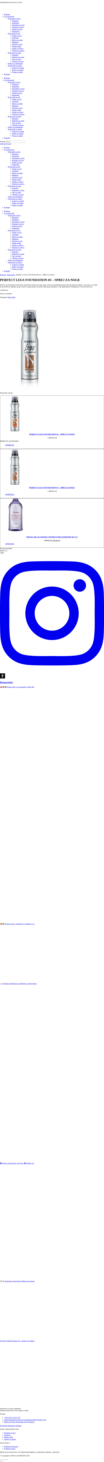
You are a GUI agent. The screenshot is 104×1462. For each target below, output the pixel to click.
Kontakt (7, 74)
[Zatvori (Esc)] (1, 1459)
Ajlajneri (15, 38)
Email (2, 550)
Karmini (15, 55)
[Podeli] (3, 1459)
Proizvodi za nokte (15, 66)
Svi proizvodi (9, 16)
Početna (7, 14)
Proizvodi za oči (14, 34)
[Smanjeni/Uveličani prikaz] (7, 1459)
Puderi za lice (17, 29)
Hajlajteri (15, 23)
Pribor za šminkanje (15, 64)
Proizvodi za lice (14, 19)
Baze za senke (17, 40)
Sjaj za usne (16, 59)
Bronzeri (15, 21)
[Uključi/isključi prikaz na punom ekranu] (5, 1459)
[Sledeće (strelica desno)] (3, 1461)
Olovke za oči (17, 44)
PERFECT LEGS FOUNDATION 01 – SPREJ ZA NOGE (52, 488)
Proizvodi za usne (14, 53)
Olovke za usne (18, 61)
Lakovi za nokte (18, 68)
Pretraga (2, 141)
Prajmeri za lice (18, 27)
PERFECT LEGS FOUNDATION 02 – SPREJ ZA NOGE (52, 434)
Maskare (15, 42)
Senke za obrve (17, 49)
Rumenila (15, 31)
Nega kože (11, 275)
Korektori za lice (18, 25)
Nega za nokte (17, 72)
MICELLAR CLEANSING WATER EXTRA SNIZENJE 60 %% (52, 537)
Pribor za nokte (17, 70)
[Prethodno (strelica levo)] (1, 1461)
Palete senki (16, 46)
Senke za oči (17, 36)
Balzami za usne (18, 57)
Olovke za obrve (18, 51)
